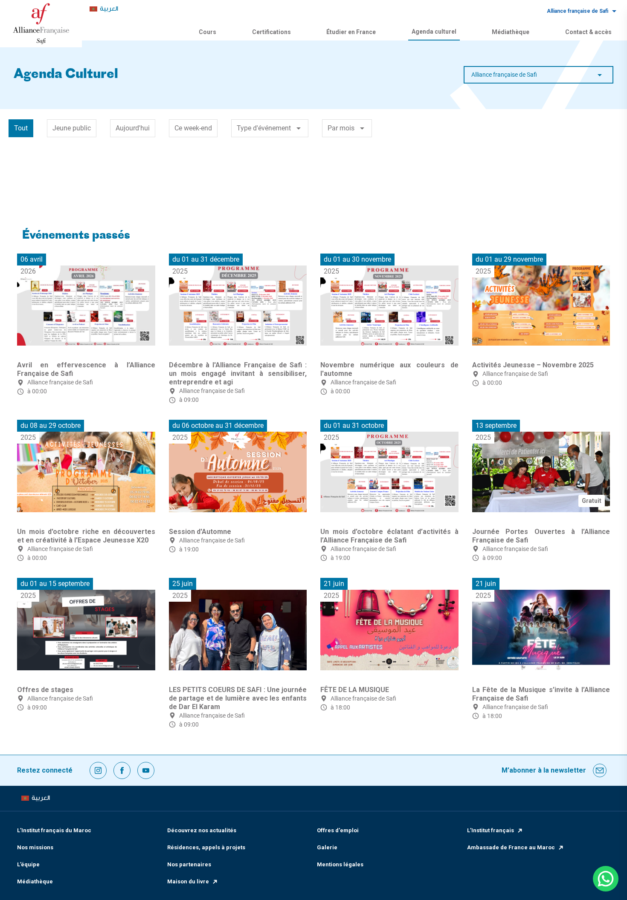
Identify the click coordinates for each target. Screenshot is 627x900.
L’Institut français (490, 830)
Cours (207, 32)
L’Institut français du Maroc (54, 830)
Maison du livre (188, 881)
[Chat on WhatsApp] (605, 878)
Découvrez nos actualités (201, 830)
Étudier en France (351, 32)
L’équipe (28, 864)
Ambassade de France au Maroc (511, 847)
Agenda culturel (434, 31)
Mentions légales (340, 864)
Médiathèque (510, 32)
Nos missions (35, 847)
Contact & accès (588, 32)
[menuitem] (103, 9)
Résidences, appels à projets (206, 847)
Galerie (327, 847)
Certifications (271, 32)
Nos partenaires (189, 864)
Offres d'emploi (338, 830)
